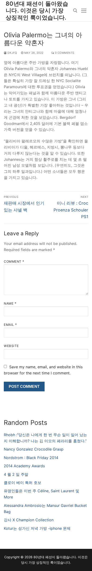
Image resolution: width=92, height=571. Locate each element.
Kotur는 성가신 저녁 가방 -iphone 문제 (37, 528)
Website (11, 346)
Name (10, 303)
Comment (14, 261)
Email (10, 325)
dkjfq (12, 52)
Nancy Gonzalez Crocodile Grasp (33, 449)
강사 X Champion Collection (29, 519)
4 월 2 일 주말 (16, 474)
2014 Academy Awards (24, 465)
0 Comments (64, 52)
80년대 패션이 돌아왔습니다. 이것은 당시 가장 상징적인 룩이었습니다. (37, 10)
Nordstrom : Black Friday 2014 (31, 457)
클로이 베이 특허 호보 (22, 482)
